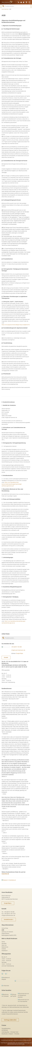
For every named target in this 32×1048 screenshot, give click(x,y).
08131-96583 (19, 2)
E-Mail (21, 2)
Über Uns (4, 945)
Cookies (4, 948)
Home (3, 941)
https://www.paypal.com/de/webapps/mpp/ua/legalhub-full (16, 324)
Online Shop (5, 928)
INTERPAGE (5, 1030)
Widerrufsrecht (5, 933)
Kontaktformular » (8, 919)
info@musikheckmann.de (8, 915)
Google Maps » (8, 903)
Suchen (3, 6)
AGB (3, 930)
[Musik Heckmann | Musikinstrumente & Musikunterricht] (7, 2)
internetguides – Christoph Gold (10, 1032)
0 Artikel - (27, 2)
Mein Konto (24, 2)
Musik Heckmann (5, 9)
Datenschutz (5, 947)
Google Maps (19, 653)
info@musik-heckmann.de (18, 650)
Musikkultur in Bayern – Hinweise (10, 1034)
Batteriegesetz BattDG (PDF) (9, 935)
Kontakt (6, 657)
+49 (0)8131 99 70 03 (9, 913)
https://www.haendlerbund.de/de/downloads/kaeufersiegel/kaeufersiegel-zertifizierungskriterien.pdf (12, 484)
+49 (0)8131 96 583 (16, 647)
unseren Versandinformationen (10, 1014)
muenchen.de (5, 874)
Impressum (5, 950)
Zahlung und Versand (7, 931)
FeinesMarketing (6, 1028)
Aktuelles (4, 943)
